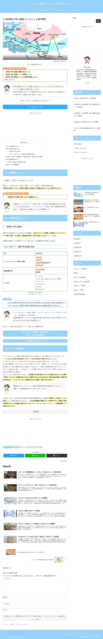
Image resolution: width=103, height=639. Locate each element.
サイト (5, 610)
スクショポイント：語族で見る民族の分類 (22, 154)
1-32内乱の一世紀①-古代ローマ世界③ (86, 122)
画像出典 (36, 411)
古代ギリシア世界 (79, 286)
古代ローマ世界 (79, 290)
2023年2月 (77, 239)
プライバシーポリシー (81, 152)
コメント (7, 578)
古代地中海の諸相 (79, 294)
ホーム (66, 634)
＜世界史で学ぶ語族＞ (14, 151)
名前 (5, 597)
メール (6, 603)
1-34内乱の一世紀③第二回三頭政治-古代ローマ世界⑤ (87, 106)
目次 (21, 142)
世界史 (17, 447)
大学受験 (40, 447)
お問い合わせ (78, 144)
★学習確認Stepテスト (13, 159)
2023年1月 (77, 243)
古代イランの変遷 (79, 277)
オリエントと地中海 (9, 447)
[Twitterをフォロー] (86, 83)
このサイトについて (80, 148)
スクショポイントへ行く (35, 107)
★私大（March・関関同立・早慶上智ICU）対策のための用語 (24, 156)
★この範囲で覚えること (14, 149)
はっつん (87, 67)
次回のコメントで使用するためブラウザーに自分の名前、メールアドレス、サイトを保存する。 (36, 616)
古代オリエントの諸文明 (81, 281)
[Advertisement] (35, 125)
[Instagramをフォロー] (88, 83)
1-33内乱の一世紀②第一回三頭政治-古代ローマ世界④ (87, 114)
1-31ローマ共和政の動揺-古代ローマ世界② (87, 129)
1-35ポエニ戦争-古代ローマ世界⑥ (85, 98)
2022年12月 (77, 247)
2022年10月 (77, 256)
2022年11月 (77, 251)
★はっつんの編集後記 (13, 164)
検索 (74, 18)
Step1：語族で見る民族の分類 (17, 162)
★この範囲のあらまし (13, 146)
